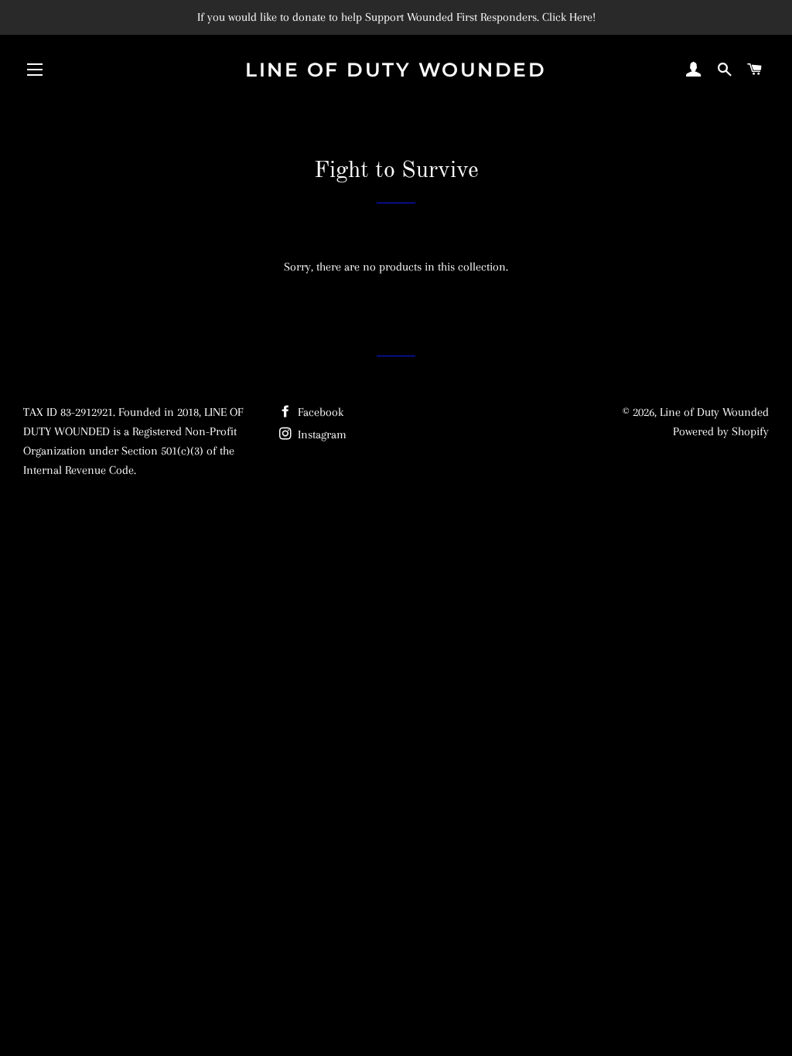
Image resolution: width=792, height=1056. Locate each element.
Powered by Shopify (721, 431)
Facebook (319, 412)
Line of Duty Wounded (395, 69)
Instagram (320, 434)
